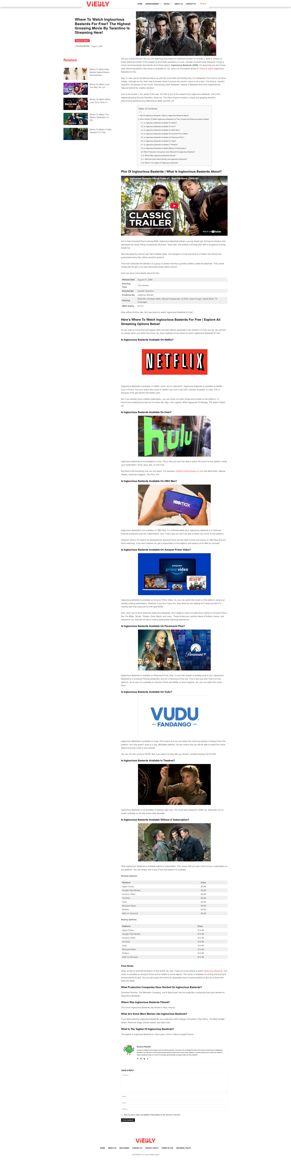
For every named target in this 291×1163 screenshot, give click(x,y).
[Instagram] (141, 1058)
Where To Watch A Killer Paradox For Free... (101, 131)
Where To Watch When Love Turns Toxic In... (100, 101)
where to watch (206, 68)
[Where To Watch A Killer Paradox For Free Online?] (75, 134)
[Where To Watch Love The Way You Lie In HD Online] (75, 89)
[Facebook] (138, 1058)
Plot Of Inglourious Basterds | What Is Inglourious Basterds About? (164, 115)
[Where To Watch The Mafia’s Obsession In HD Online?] (75, 119)
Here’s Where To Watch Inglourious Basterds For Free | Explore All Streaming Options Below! (174, 119)
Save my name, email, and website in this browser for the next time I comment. (152, 1115)
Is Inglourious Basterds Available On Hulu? (160, 126)
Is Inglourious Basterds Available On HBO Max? (162, 130)
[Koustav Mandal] (129, 1052)
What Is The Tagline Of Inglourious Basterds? (161, 162)
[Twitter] (147, 1058)
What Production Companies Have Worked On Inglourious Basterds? (169, 152)
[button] (203, 3)
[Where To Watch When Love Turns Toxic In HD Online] (75, 104)
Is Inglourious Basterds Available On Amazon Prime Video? (166, 133)
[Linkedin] (144, 1058)
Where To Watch (82, 40)
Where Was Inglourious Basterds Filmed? (160, 155)
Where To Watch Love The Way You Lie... (100, 86)
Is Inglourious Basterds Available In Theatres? (161, 144)
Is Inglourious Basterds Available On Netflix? (160, 122)
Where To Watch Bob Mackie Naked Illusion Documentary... (99, 72)
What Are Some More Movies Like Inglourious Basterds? (166, 159)
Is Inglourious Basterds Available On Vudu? (160, 141)
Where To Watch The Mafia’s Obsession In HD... (99, 117)
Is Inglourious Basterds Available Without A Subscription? (165, 148)
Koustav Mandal (83, 46)
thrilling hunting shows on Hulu (189, 470)
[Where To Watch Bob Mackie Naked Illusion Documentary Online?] (75, 74)
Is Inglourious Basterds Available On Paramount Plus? (164, 137)
